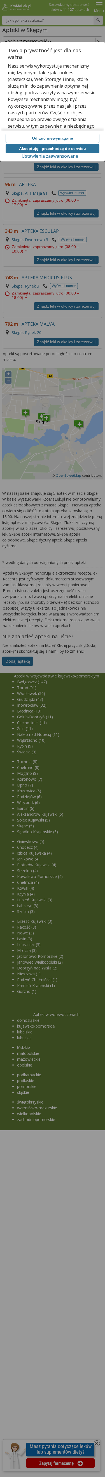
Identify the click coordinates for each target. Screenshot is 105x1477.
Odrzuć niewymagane (52, 138)
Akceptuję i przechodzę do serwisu (52, 148)
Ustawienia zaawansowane (50, 156)
